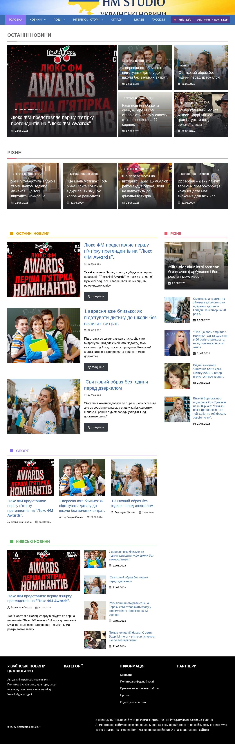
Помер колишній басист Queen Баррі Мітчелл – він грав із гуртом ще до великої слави (200, 117)
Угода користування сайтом (190, 730)
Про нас (125, 695)
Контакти (126, 674)
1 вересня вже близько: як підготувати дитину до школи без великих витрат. (145, 72)
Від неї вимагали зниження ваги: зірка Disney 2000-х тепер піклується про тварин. (208, 370)
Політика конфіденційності (137, 681)
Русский (158, 19)
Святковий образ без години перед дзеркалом (199, 74)
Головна (15, 19)
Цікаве (139, 19)
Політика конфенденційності (150, 730)
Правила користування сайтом (139, 688)
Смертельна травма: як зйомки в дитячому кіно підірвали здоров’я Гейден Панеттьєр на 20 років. (209, 306)
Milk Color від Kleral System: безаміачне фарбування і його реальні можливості (193, 272)
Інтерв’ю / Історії (86, 19)
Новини (36, 19)
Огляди (116, 19)
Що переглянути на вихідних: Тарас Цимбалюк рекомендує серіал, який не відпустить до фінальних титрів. (145, 186)
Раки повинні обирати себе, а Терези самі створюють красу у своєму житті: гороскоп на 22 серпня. (144, 115)
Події (57, 19)
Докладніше (96, 296)
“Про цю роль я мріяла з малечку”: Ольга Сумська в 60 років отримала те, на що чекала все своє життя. (210, 339)
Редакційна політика (133, 702)
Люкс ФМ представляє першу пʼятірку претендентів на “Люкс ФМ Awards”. (52, 120)
